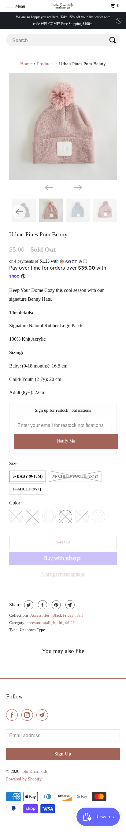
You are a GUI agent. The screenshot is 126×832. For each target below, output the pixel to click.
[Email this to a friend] (69, 604)
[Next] (77, 187)
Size (13, 463)
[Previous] (48, 187)
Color (14, 502)
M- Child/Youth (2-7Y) (75, 476)
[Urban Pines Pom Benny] (63, 126)
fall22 (70, 622)
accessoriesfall (39, 622)
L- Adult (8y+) (27, 489)
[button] (63, 261)
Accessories (40, 615)
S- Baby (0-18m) (28, 476)
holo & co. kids (33, 771)
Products (45, 63)
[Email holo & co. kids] (43, 715)
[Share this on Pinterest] (55, 604)
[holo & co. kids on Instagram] (28, 715)
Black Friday (63, 615)
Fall (79, 615)
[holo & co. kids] (62, 6)
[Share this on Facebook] (41, 604)
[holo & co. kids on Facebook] (13, 715)
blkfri (58, 622)
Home (26, 63)
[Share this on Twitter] (28, 604)
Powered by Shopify (24, 779)
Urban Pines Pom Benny (38, 234)
